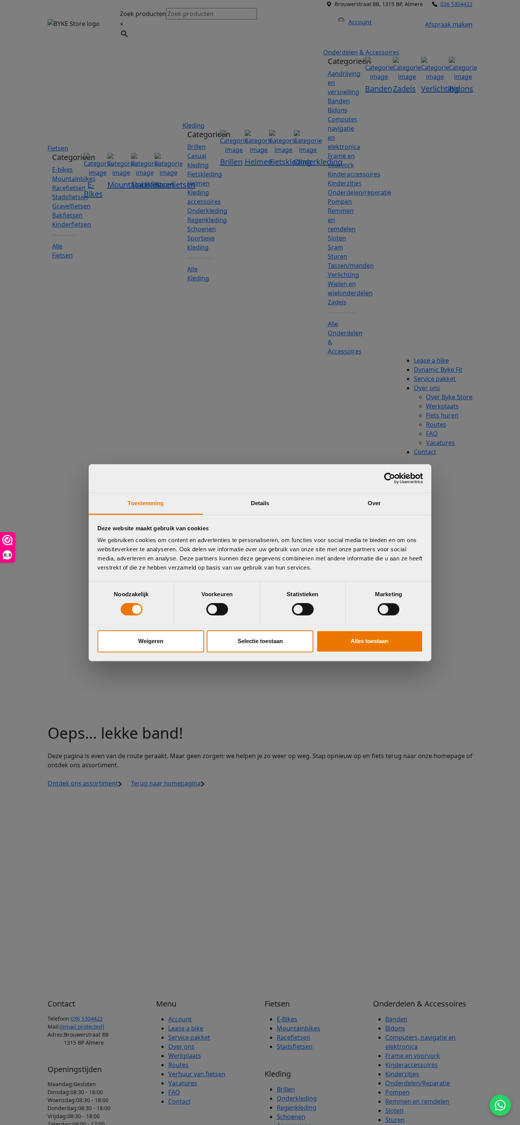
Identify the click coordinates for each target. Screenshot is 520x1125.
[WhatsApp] (500, 1105)
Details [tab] (260, 503)
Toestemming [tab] (146, 503)
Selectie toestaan (260, 641)
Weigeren (150, 641)
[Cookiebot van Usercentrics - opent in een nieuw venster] (389, 478)
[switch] (217, 609)
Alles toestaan (369, 641)
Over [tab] (374, 503)
